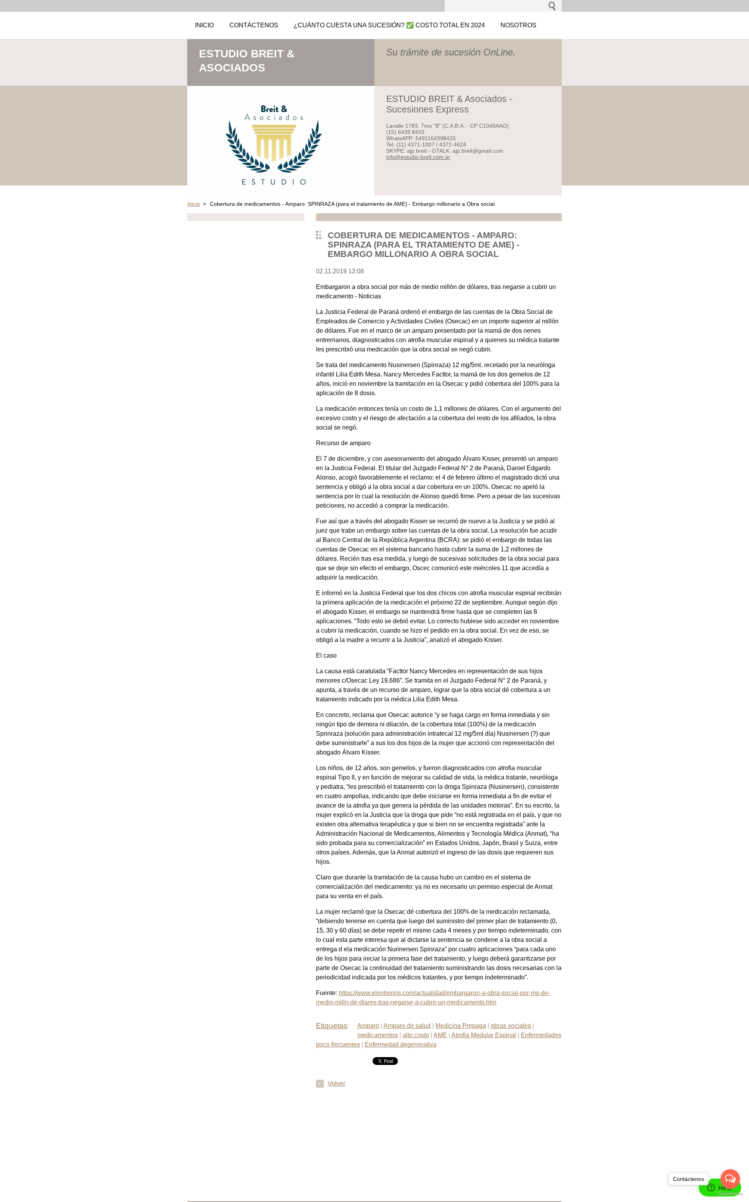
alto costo (416, 1035)
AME (440, 1035)
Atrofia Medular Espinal (483, 1035)
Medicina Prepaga (460, 1025)
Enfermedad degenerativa (401, 1044)
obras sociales (511, 1025)
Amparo (368, 1025)
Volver (336, 1083)
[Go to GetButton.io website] (730, 1194)
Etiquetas (332, 1026)
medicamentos (377, 1035)
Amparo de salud (407, 1025)
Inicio (193, 204)
